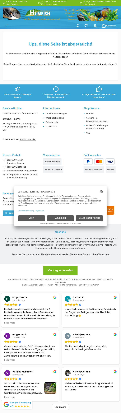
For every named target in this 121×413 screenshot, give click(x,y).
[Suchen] (77, 26)
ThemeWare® (93, 285)
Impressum (51, 126)
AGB (88, 132)
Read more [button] (9, 323)
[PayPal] (88, 161)
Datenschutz (52, 122)
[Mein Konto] (95, 26)
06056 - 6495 (11, 118)
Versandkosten (56, 279)
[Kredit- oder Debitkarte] (104, 161)
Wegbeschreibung (55, 118)
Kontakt (90, 113)
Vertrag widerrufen (60, 270)
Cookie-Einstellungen (56, 113)
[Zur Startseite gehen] (60, 14)
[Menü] (6, 26)
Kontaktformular (28, 139)
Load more (60, 406)
